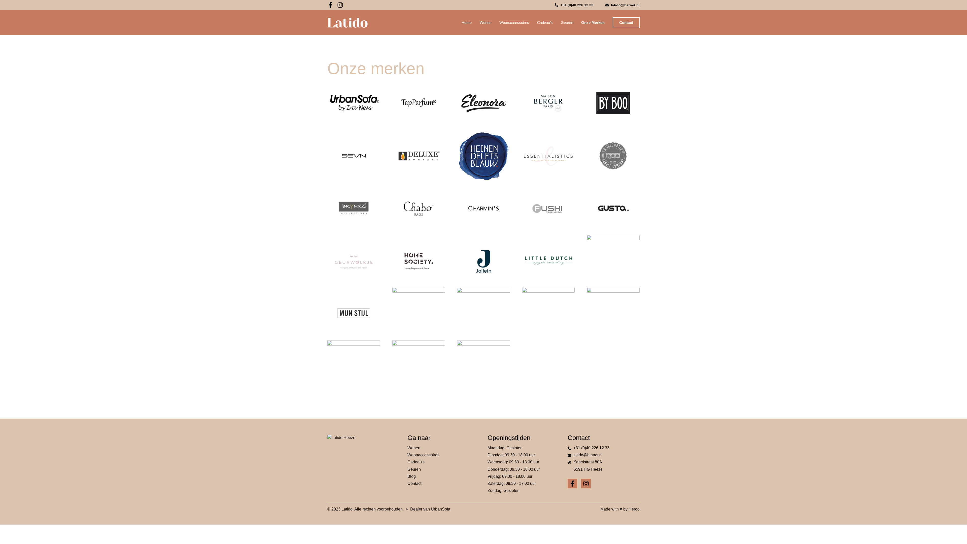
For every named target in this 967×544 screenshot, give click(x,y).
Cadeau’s (545, 22)
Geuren (567, 22)
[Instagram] (340, 5)
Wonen (485, 22)
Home (467, 22)
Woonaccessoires (514, 22)
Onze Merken (593, 22)
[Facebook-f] (330, 5)
